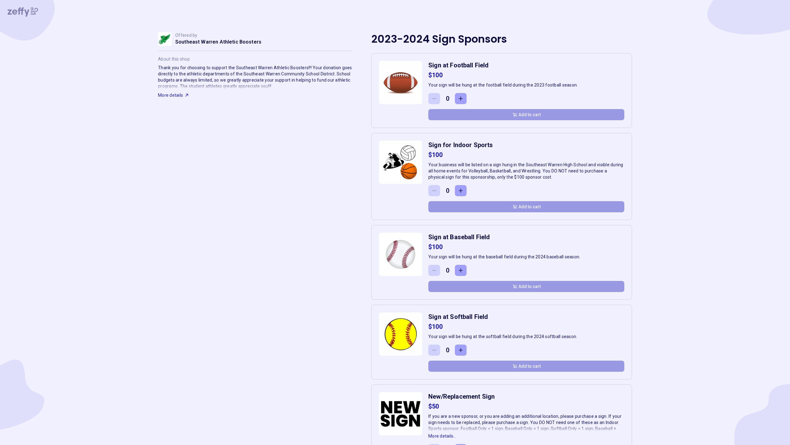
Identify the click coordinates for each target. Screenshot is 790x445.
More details (170, 95)
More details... (442, 436)
